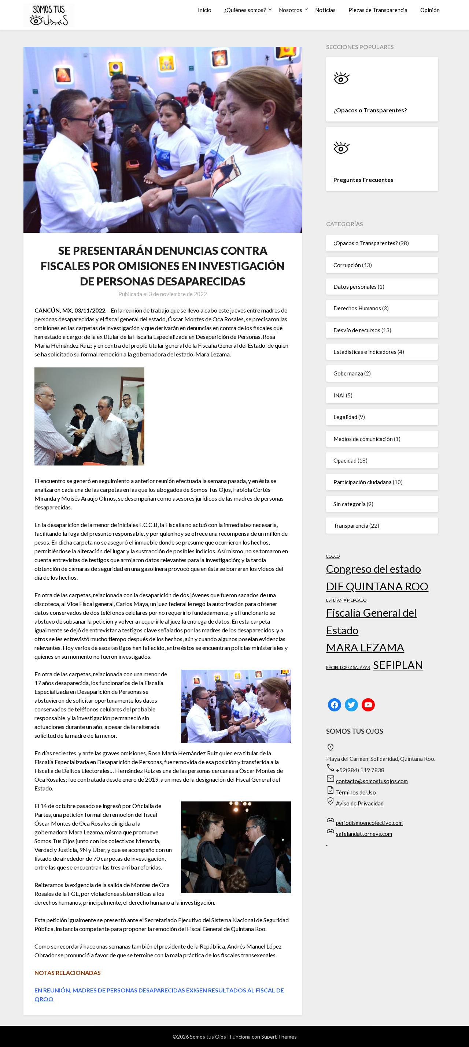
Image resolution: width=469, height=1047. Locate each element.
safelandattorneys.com (364, 833)
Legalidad (345, 417)
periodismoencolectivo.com (369, 822)
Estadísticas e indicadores (364, 351)
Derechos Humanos (357, 308)
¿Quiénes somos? (245, 10)
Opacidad (345, 460)
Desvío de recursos (356, 330)
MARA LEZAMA (365, 647)
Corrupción (347, 265)
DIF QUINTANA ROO (377, 586)
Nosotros (290, 10)
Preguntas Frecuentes (363, 179)
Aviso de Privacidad (360, 803)
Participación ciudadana (362, 482)
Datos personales (355, 286)
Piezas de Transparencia (377, 10)
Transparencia (350, 525)
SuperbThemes (279, 1036)
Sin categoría (349, 504)
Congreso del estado (373, 568)
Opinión (430, 10)
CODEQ (333, 556)
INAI (339, 395)
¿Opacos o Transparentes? (370, 109)
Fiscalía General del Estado (371, 621)
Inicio (204, 10)
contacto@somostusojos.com (372, 781)
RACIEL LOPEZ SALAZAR (348, 667)
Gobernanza (348, 373)
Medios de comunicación (363, 438)
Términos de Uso (356, 792)
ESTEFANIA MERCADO (346, 600)
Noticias (325, 10)
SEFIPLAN (398, 664)
